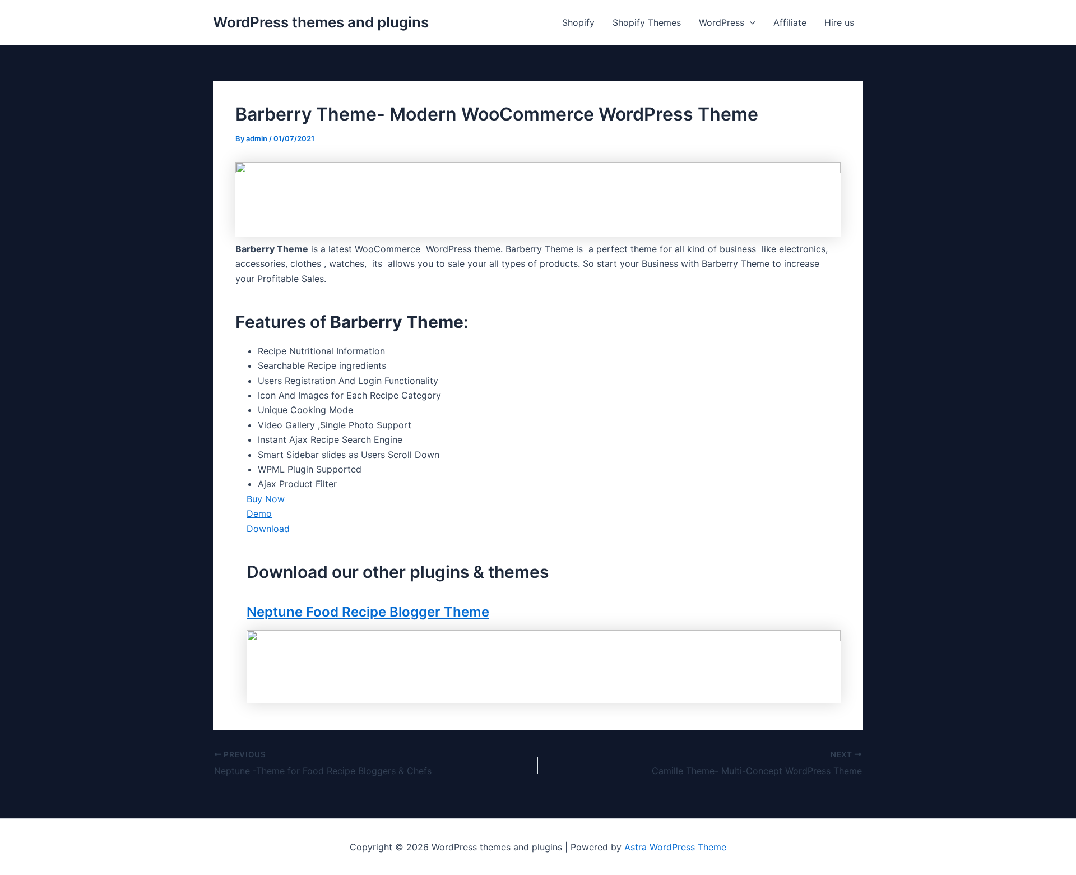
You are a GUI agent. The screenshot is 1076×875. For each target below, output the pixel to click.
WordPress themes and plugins (321, 22)
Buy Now (266, 498)
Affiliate (789, 22)
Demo (259, 513)
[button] (749, 22)
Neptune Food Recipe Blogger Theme (368, 612)
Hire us (839, 22)
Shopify (578, 22)
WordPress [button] (721, 22)
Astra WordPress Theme (675, 847)
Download (268, 528)
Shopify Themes (647, 22)
